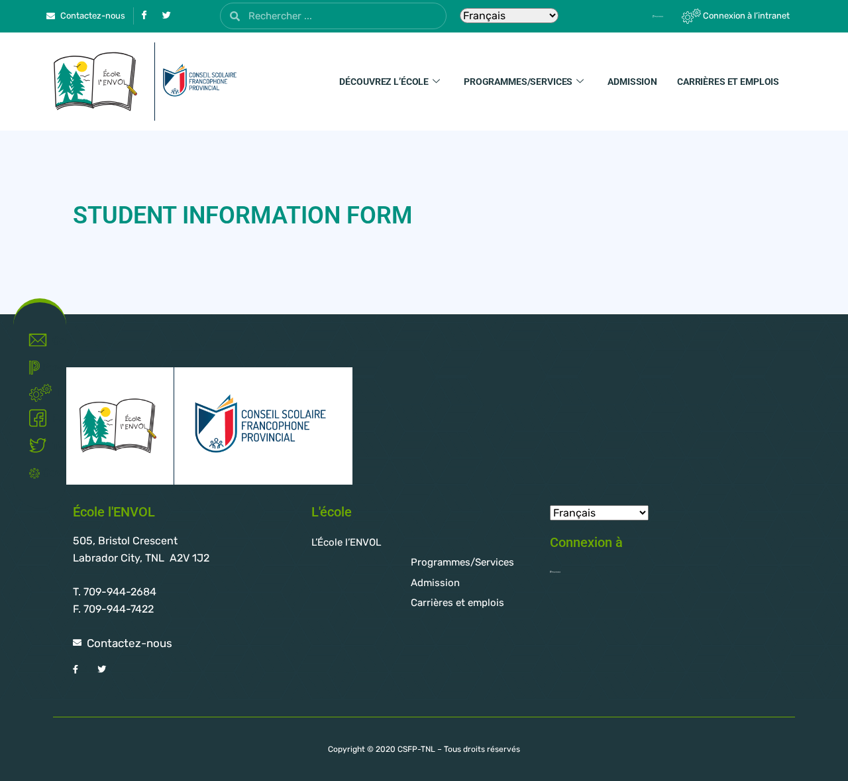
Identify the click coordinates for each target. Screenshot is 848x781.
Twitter (53, 446)
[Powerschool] (635, 16)
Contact (53, 340)
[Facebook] (144, 16)
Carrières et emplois (728, 81)
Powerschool (48, 367)
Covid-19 (48, 472)
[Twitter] (166, 16)
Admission (632, 81)
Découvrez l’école (384, 81)
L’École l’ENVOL (346, 542)
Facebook (53, 418)
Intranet (55, 392)
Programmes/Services (518, 81)
